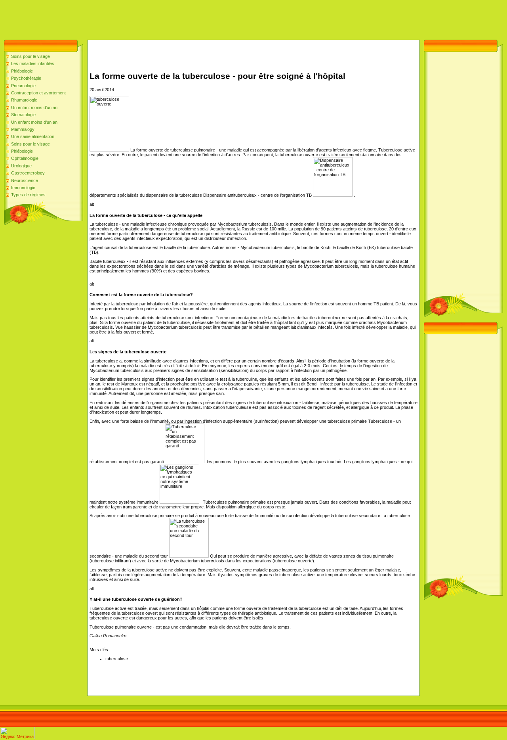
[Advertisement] (144, 18)
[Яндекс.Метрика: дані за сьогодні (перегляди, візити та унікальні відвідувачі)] (17, 733)
